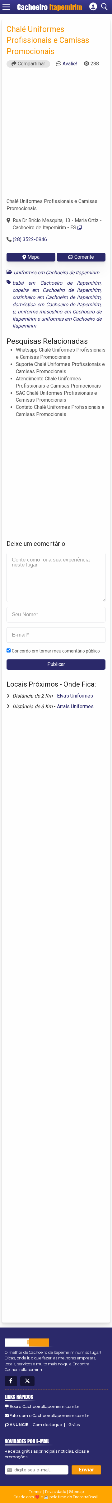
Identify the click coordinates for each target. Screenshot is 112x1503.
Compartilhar (30, 64)
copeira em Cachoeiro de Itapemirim (56, 290)
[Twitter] (27, 1381)
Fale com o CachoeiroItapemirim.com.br (49, 1415)
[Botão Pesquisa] (105, 7)
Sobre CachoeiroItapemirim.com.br (44, 1406)
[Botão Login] (93, 7)
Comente (84, 257)
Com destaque (47, 1424)
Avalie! (70, 64)
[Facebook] (11, 1381)
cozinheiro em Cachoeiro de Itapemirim (56, 297)
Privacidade (55, 1492)
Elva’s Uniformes (75, 696)
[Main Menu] (6, 7)
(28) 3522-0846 (30, 239)
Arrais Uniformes (75, 706)
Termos (35, 1492)
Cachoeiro (49, 7)
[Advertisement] (56, 135)
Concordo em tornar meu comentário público (56, 650)
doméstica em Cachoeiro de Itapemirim (56, 304)
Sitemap (76, 1492)
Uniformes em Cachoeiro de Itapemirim (56, 273)
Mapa (33, 257)
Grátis (74, 1424)
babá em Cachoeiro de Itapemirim (56, 283)
